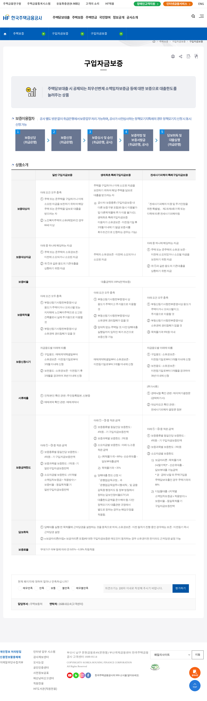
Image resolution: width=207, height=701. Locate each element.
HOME (5, 34)
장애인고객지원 (146, 4)
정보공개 (118, 18)
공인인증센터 (41, 667)
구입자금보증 (60, 33)
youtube (70, 675)
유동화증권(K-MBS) (68, 4)
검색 (193, 16)
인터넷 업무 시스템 (44, 652)
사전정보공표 (41, 673)
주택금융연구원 (12, 4)
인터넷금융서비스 (176, 4)
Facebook (88, 675)
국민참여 (104, 18)
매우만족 (28, 588)
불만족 (66, 588)
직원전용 (38, 683)
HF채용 (109, 4)
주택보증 (77, 18)
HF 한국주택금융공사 (22, 21)
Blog (76, 675)
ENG (201, 4)
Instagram (82, 675)
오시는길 (38, 662)
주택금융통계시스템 (38, 4)
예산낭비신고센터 (43, 678)
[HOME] (154, 41)
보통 (53, 588)
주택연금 (91, 18)
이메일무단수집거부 (11, 662)
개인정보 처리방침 (10, 652)
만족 (41, 588)
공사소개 (132, 18)
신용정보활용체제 (10, 657)
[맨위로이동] (195, 685)
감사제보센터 (41, 657)
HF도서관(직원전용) (45, 689)
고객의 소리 (92, 4)
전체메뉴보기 (201, 16)
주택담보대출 (61, 18)
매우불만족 (82, 588)
